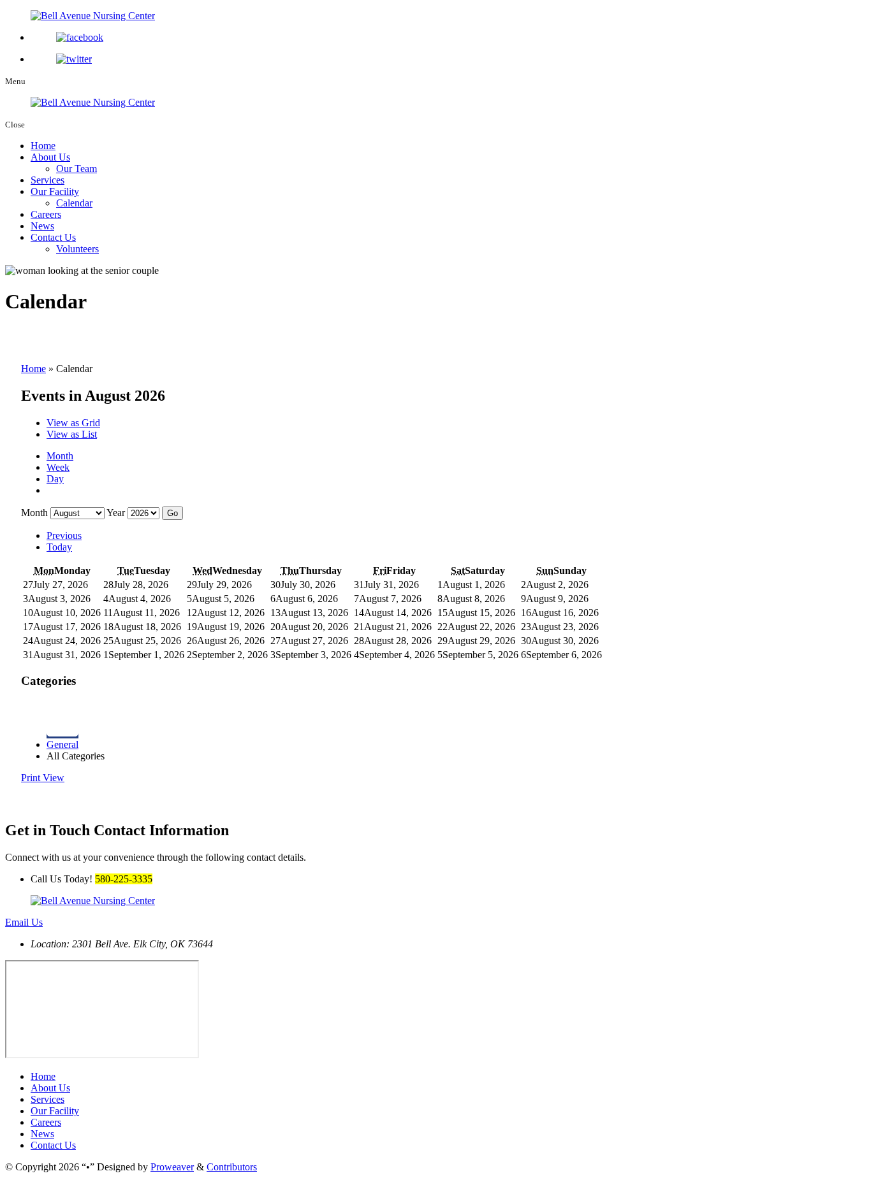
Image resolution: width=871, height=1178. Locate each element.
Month (60, 455)
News (42, 225)
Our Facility (55, 191)
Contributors (232, 1166)
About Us (50, 157)
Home (43, 145)
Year (115, 512)
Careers (46, 214)
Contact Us (53, 237)
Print (42, 777)
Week (58, 467)
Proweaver (172, 1166)
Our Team (76, 168)
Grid (73, 422)
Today (59, 547)
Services (47, 180)
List (72, 434)
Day (55, 478)
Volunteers (77, 248)
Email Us (24, 922)
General (62, 744)
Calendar (74, 203)
